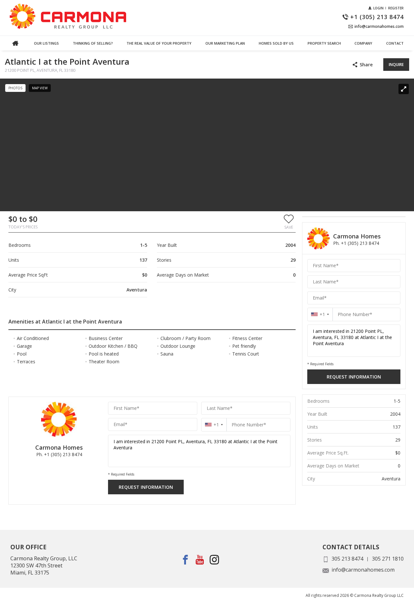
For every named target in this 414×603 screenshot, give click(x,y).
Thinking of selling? (93, 43)
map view (40, 88)
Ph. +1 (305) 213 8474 (59, 454)
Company (363, 43)
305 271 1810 (388, 558)
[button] (288, 221)
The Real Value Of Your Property (158, 43)
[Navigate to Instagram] (215, 559)
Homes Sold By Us (276, 43)
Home (15, 43)
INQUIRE (396, 64)
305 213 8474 (347, 558)
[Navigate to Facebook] (185, 559)
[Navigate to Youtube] (200, 559)
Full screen (403, 89)
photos (15, 88)
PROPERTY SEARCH (324, 43)
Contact (395, 43)
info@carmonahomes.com (363, 569)
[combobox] (214, 425)
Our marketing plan (225, 43)
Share (366, 64)
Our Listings (46, 43)
